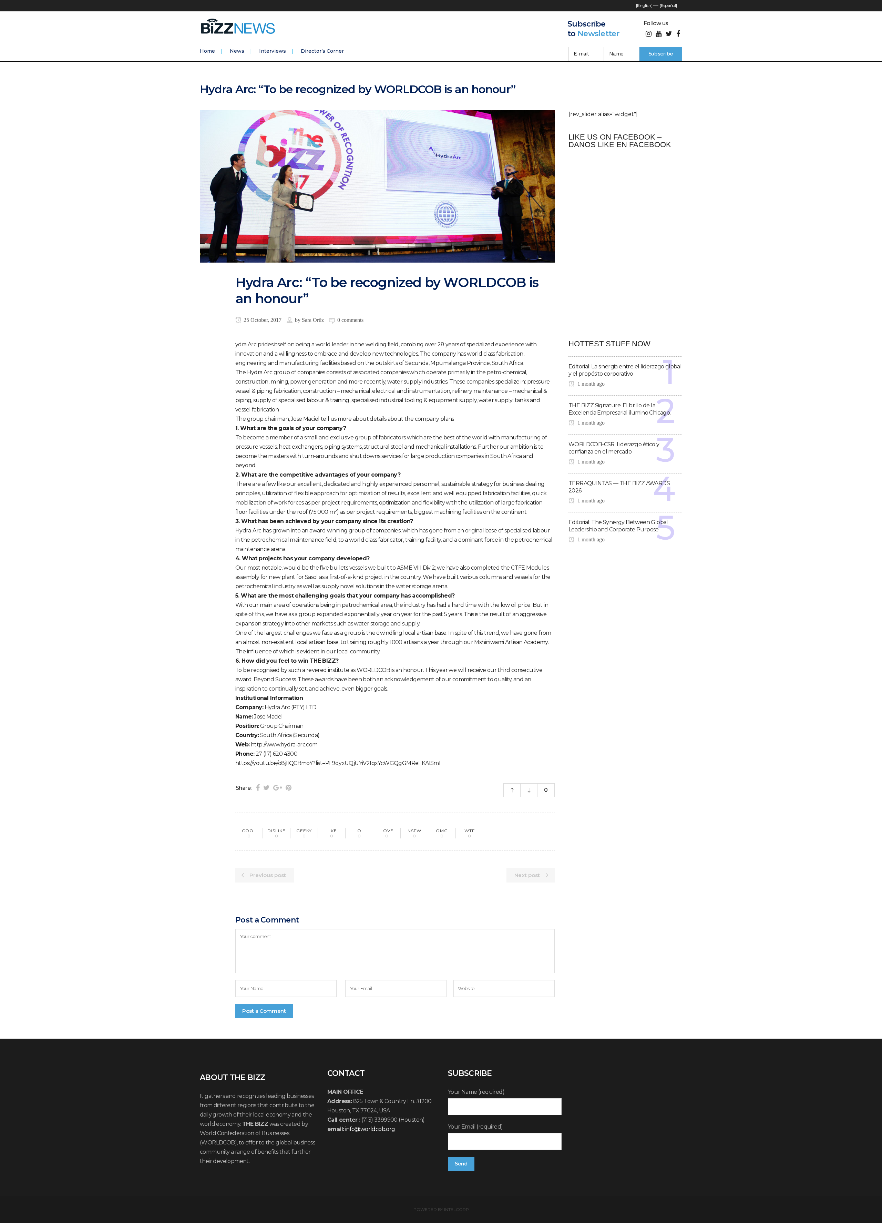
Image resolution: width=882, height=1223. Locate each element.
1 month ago (590, 384)
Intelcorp (456, 1209)
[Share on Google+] (277, 788)
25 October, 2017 (261, 320)
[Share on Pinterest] (288, 788)
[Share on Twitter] (266, 788)
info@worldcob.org (370, 1129)
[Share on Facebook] (258, 788)
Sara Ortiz (313, 320)
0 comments (350, 320)
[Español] (668, 5)
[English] (644, 5)
